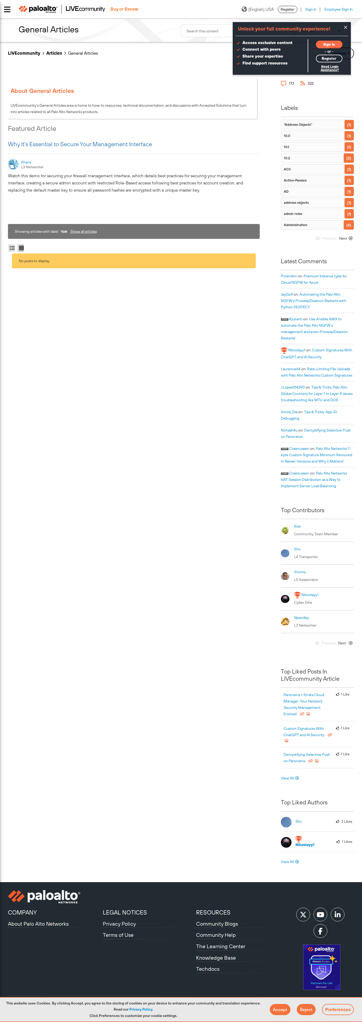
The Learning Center (220, 946)
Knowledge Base (216, 958)
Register (287, 9)
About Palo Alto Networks (38, 924)
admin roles (293, 214)
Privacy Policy (140, 1009)
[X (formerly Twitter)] (303, 914)
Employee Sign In (338, 9)
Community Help (216, 935)
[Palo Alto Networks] (54, 896)
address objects (296, 203)
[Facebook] (320, 931)
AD (286, 191)
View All (287, 778)
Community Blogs (217, 924)
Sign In (310, 9)
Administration (295, 225)
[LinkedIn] (338, 914)
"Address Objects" (298, 125)
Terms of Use (118, 935)
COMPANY (22, 912)
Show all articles (83, 231)
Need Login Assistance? (330, 68)
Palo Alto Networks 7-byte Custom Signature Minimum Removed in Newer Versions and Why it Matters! (316, 454)
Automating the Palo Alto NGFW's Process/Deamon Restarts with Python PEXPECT (313, 300)
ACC (287, 169)
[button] (280, 1009)
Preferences (338, 1009)
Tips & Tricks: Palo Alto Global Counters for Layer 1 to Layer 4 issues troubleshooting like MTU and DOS (316, 393)
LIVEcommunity (24, 53)
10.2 (287, 158)
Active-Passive (295, 180)
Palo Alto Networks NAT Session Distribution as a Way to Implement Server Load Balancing (314, 479)
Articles (54, 53)
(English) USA (261, 9)
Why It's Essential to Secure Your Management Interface (80, 144)
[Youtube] (320, 914)
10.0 (287, 136)
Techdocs (207, 969)
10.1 (286, 147)
